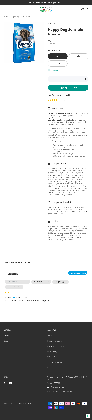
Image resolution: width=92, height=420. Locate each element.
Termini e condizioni (54, 362)
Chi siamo (7, 335)
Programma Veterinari (55, 341)
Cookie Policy (52, 357)
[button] (87, 9)
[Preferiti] (82, 9)
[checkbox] (14, 287)
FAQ (48, 367)
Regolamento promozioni (56, 346)
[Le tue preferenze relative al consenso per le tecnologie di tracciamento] (88, 416)
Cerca (6, 341)
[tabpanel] (46, 297)
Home (6, 17)
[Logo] (46, 9)
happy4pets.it (13, 403)
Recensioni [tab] (13, 273)
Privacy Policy (52, 351)
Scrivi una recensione (77, 273)
